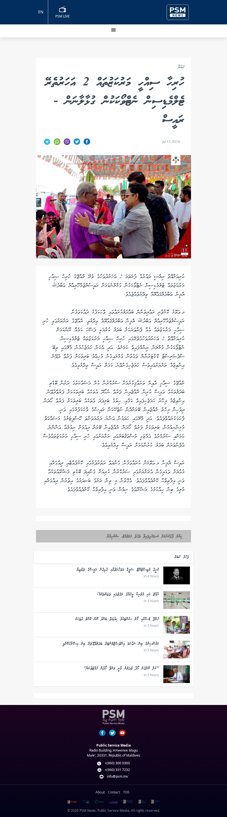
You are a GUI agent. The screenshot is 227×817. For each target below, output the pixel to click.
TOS (126, 792)
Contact (114, 792)
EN (40, 11)
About (100, 792)
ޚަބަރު (181, 67)
